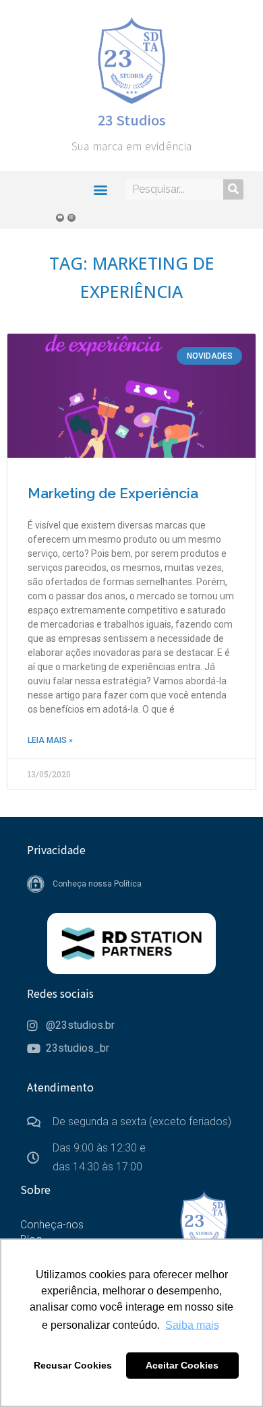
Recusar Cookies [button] (73, 1365)
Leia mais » (50, 740)
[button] (101, 189)
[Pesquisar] (233, 189)
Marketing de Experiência (113, 493)
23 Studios (132, 119)
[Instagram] (71, 218)
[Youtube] (60, 218)
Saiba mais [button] (192, 1325)
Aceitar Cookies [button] (182, 1365)
